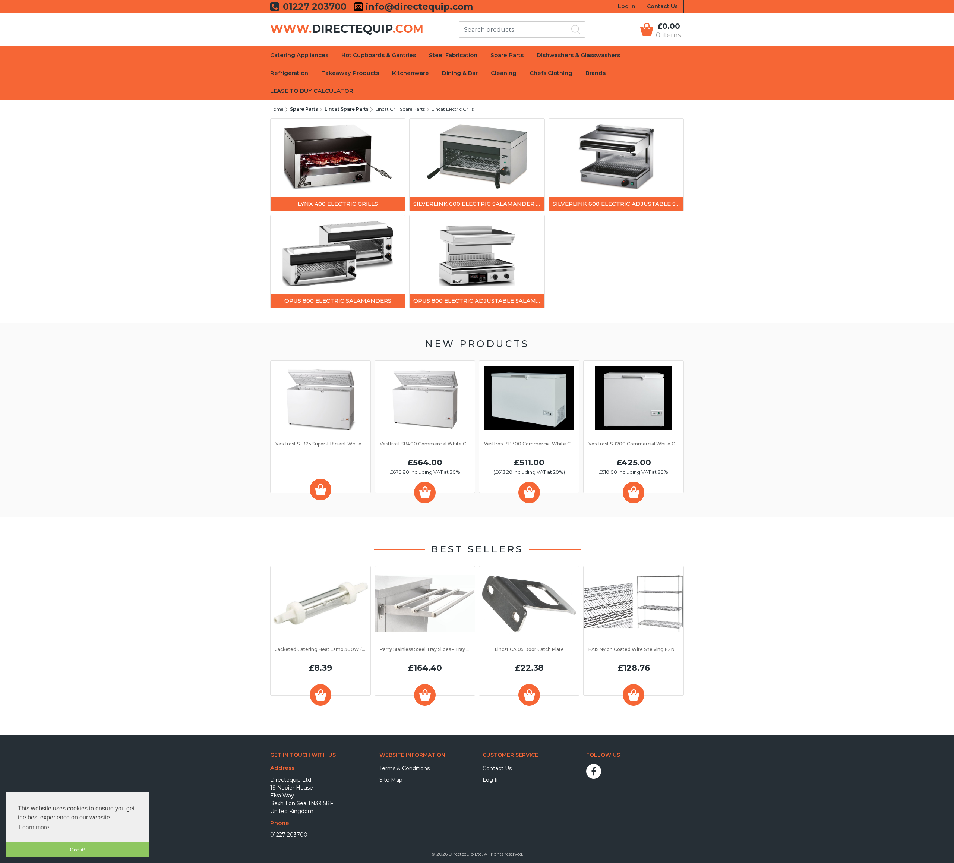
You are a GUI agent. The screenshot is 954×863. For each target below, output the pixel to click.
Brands (595, 72)
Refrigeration (289, 72)
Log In (626, 6)
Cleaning (504, 72)
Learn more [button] (34, 827)
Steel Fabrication (453, 55)
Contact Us (662, 6)
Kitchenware (410, 72)
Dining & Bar (460, 72)
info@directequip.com (418, 6)
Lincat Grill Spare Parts (400, 109)
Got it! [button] (78, 850)
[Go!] (575, 29)
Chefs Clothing (551, 72)
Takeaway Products (350, 72)
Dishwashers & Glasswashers (578, 55)
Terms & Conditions (404, 768)
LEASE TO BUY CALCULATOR (311, 90)
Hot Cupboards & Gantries (378, 55)
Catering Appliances (299, 55)
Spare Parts (507, 55)
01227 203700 (288, 834)
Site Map (390, 780)
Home (276, 109)
